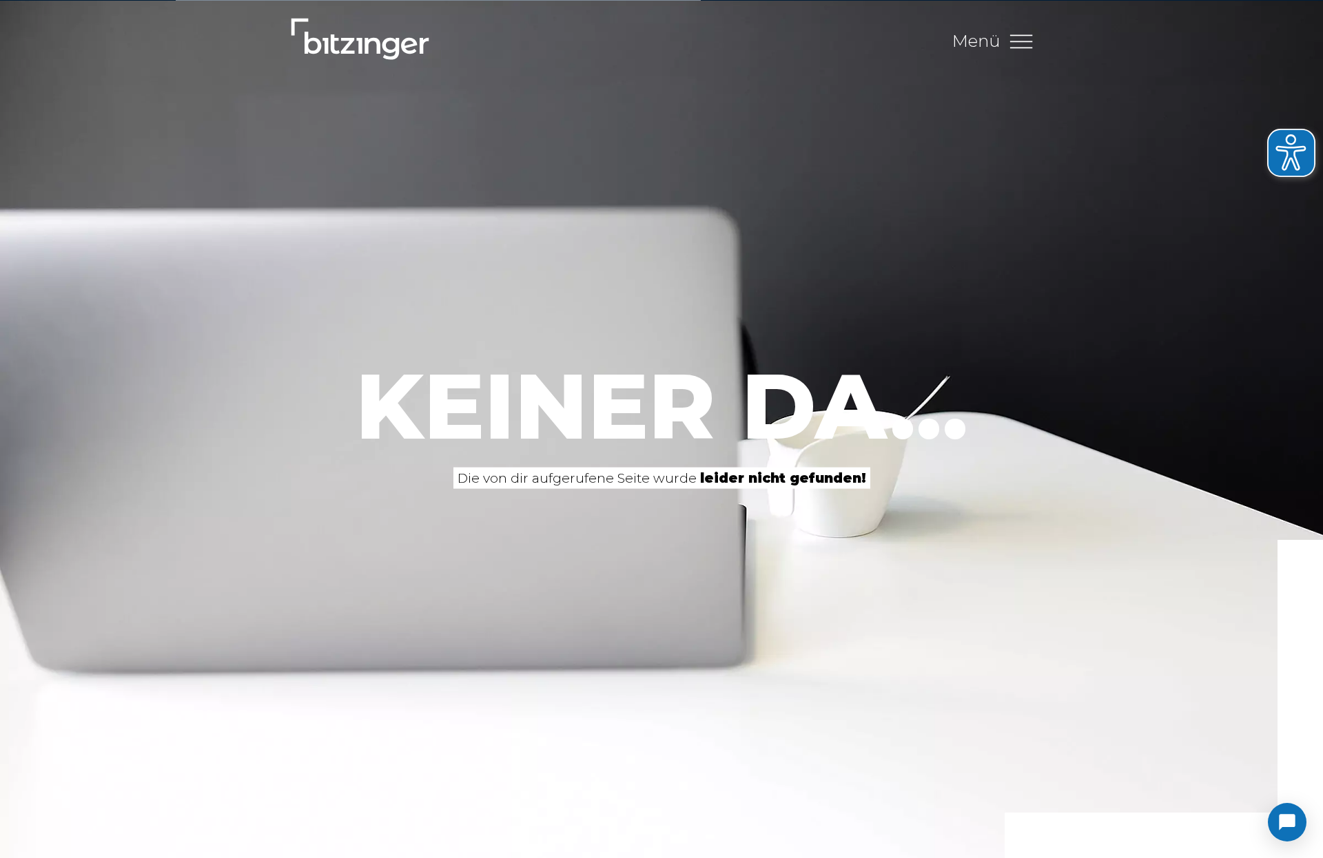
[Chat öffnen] (1287, 822)
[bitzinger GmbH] (360, 41)
